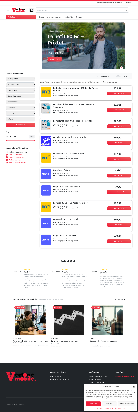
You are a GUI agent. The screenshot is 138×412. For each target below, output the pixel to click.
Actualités (69, 17)
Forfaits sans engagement (110, 82)
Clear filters (45, 82)
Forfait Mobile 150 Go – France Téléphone (73, 121)
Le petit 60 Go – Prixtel (64, 235)
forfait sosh (19, 307)
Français (128, 3)
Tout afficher (119, 299)
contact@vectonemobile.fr (114, 3)
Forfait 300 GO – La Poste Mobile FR (70, 203)
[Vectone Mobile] (19, 10)
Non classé (57, 307)
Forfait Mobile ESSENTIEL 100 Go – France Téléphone (73, 105)
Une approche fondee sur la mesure (103, 341)
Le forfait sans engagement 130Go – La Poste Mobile (75, 89)
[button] (134, 387)
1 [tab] (121, 67)
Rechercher (20, 125)
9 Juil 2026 (54, 338)
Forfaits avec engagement (18, 152)
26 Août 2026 (17, 338)
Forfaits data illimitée (59, 82)
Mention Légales (56, 377)
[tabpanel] (83, 46)
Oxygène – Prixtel (61, 170)
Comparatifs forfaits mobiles (50, 17)
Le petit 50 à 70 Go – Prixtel (66, 186)
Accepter (93, 404)
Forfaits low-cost (92, 82)
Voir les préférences (126, 404)
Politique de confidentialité (102, 408)
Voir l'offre (118, 93)
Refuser (109, 404)
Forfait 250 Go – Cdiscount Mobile (69, 137)
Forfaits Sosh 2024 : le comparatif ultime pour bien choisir (30, 342)
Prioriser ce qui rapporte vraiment (64, 341)
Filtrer (32, 136)
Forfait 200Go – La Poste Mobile (68, 153)
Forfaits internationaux (76, 82)
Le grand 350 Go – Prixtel (65, 219)
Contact (79, 17)
